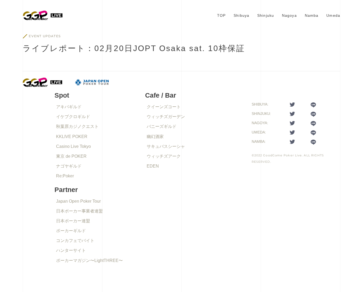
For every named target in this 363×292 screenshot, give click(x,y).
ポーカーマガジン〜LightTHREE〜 (89, 260)
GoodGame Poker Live (282, 155)
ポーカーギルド (71, 230)
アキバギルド (69, 107)
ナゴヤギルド (69, 166)
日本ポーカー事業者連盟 (79, 211)
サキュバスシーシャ (166, 146)
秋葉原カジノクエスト (77, 126)
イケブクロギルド (73, 116)
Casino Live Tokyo (73, 146)
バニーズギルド (161, 126)
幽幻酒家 (155, 136)
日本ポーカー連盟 (73, 221)
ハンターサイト (71, 250)
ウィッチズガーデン (166, 116)
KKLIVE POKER (71, 136)
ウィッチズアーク (164, 156)
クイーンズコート (164, 107)
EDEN (153, 166)
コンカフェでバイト (75, 240)
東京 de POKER (71, 156)
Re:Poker (65, 176)
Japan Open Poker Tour (78, 201)
